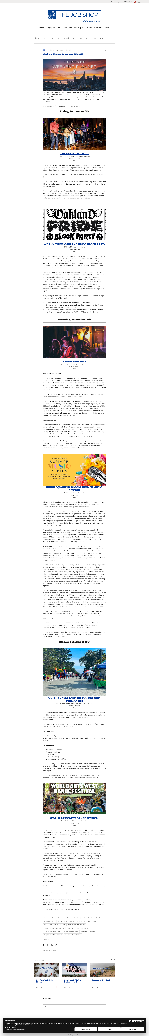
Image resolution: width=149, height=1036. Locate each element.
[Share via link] (56, 945)
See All (113, 960)
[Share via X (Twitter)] (47, 945)
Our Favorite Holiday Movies (45, 981)
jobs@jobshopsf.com (116, 2)
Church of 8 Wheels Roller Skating (77, 928)
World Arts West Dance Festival (86, 921)
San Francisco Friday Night (66, 921)
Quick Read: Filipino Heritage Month (72, 981)
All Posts (36, 38)
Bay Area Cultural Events (88, 931)
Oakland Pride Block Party (73, 935)
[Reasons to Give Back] (102, 970)
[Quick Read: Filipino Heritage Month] (74, 970)
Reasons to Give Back (101, 980)
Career (45, 38)
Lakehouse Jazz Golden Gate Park (92, 918)
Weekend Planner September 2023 (54, 928)
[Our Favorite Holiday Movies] (46, 970)
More (102, 38)
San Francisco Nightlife (72, 918)
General (66, 38)
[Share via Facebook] (43, 945)
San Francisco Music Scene (52, 931)
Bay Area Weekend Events (70, 931)
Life (73, 38)
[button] (113, 38)
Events (80, 38)
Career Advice (55, 38)
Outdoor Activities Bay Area (76, 924)
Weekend (94, 38)
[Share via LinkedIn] (52, 945)
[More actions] (105, 50)
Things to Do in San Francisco (53, 935)
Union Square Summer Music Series (54, 924)
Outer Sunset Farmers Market (53, 918)
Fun (86, 38)
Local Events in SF (49, 921)
